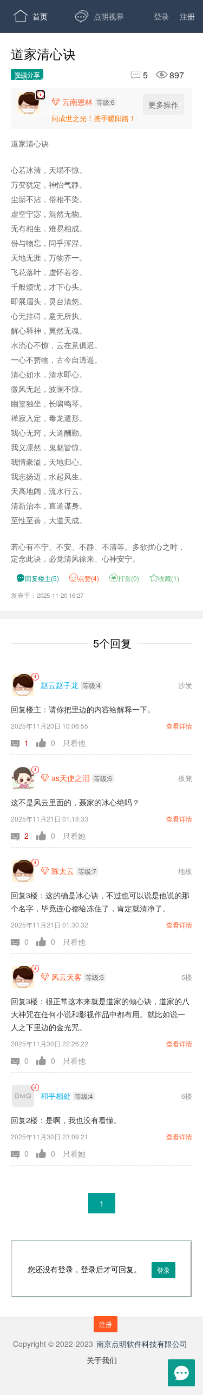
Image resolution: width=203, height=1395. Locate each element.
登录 (161, 16)
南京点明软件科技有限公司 (141, 1343)
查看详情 (179, 725)
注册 (187, 16)
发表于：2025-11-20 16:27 (47, 595)
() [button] (37, 578)
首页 (31, 16)
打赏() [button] (124, 578)
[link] (35, 677)
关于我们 (102, 1359)
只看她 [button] (74, 835)
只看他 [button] (74, 742)
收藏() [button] (164, 578)
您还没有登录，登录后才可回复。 (99, 1281)
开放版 (103, 81)
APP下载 (38, 113)
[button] (23, 742)
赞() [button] (88, 578)
